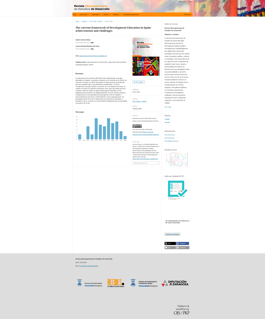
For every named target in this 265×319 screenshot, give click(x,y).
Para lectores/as (170, 135)
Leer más (168, 107)
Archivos (84, 21)
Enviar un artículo (172, 234)
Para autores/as (169, 138)
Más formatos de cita (140, 163)
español (167, 122)
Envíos (106, 14)
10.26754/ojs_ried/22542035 (88, 266)
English (167, 119)
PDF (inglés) (139, 82)
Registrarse (182, 1)
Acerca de (83, 14)
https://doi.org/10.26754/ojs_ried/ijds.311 (93, 56)
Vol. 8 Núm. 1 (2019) (96, 21)
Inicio (74, 14)
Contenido (95, 14)
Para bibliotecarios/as (171, 141)
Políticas (116, 14)
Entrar (190, 1)
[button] (170, 243)
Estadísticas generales (131, 14)
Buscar (188, 14)
